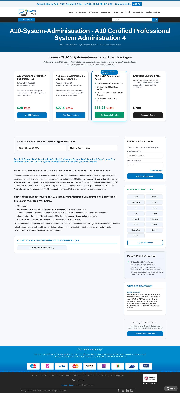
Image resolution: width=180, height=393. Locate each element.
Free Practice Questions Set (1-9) (42, 248)
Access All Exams (148, 115)
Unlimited (125, 12)
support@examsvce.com (85, 385)
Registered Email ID (134, 151)
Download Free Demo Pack (145, 334)
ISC (136, 213)
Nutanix (154, 230)
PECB (136, 236)
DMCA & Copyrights (117, 375)
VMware (136, 225)
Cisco (136, 197)
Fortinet (154, 202)
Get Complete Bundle (109, 115)
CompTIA (154, 197)
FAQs (116, 12)
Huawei (154, 208)
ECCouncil (136, 202)
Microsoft (136, 219)
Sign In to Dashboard (145, 176)
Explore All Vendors (145, 243)
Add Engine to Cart (71, 115)
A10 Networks (71, 45)
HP (136, 208)
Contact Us (138, 12)
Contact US (102, 375)
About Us (44, 375)
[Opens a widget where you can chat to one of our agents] (171, 389)
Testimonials (89, 375)
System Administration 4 (88, 45)
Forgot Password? (156, 170)
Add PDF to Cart (32, 115)
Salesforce (154, 219)
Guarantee (105, 12)
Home (70, 12)
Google (154, 225)
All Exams (93, 12)
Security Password (134, 160)
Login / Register (153, 12)
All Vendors (81, 12)
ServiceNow (136, 230)
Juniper (154, 213)
